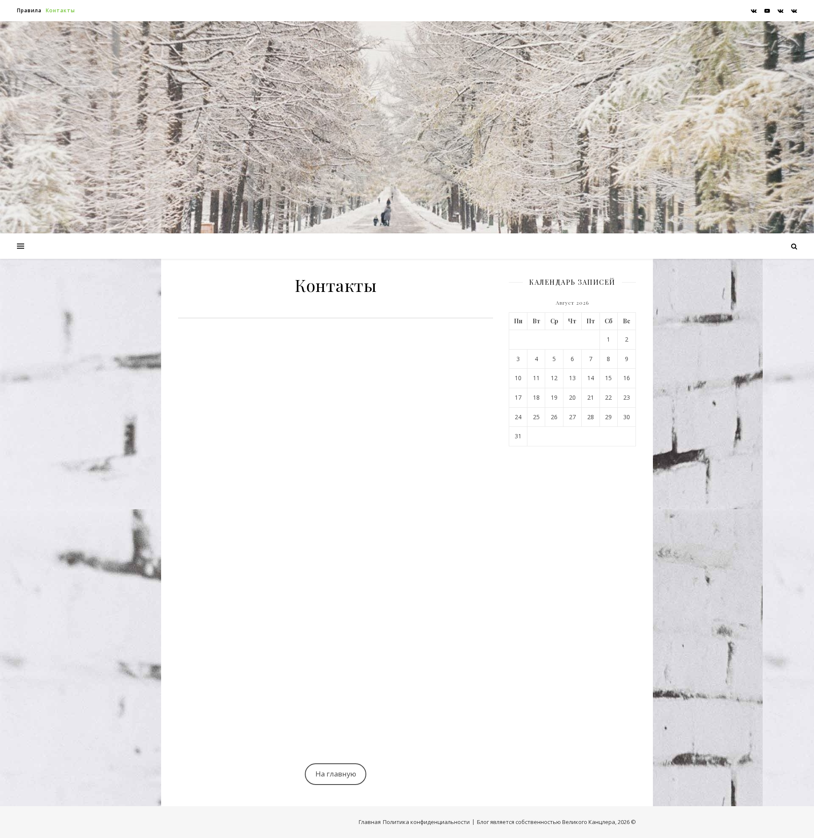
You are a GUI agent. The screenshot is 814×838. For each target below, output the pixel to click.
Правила (29, 10)
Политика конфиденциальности (426, 822)
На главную (335, 774)
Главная (370, 822)
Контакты (60, 10)
